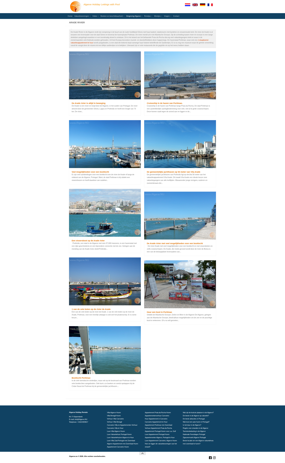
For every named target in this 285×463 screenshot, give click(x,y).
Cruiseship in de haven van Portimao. (165, 103)
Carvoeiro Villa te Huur (115, 428)
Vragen (167, 16)
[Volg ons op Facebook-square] (210, 457)
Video (94, 16)
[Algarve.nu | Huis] (75, 6)
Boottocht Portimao (81, 378)
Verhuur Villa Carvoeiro (115, 419)
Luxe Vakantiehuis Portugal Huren (119, 434)
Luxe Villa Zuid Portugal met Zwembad (121, 441)
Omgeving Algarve (133, 16)
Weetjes (157, 16)
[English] (196, 4)
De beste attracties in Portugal (194, 419)
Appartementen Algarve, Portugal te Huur (160, 437)
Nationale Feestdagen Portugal (194, 434)
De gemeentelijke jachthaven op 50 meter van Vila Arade (173, 172)
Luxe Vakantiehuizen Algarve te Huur (120, 437)
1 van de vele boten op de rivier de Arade (91, 309)
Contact (176, 16)
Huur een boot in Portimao (159, 312)
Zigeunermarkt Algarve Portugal (194, 437)
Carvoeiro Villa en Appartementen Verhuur (122, 425)
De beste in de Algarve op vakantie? (196, 416)
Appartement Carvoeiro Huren (118, 447)
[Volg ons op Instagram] (214, 457)
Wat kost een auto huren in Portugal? (196, 422)
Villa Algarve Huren (114, 412)
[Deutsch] (203, 4)
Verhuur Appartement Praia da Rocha (158, 428)
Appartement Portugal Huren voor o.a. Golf (160, 431)
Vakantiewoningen (81, 16)
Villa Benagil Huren (114, 416)
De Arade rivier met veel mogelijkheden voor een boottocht (175, 243)
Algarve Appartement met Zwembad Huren (122, 444)
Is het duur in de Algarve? (192, 425)
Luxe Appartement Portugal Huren (157, 434)
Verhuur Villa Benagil (114, 422)
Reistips (147, 16)
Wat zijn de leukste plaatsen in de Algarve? (198, 412)
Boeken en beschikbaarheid (112, 16)
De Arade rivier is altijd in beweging (88, 103)
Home (70, 16)
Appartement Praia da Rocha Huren (158, 412)
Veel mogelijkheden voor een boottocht (90, 172)
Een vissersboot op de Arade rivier (88, 241)
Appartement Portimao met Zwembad (158, 425)
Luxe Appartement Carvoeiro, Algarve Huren (161, 441)
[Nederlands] (188, 4)
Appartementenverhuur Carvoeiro (157, 416)
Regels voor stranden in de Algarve (195, 428)
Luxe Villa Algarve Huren (116, 431)
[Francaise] (211, 4)
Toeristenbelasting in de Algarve (194, 431)
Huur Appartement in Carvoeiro (156, 419)
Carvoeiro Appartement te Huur (156, 422)
